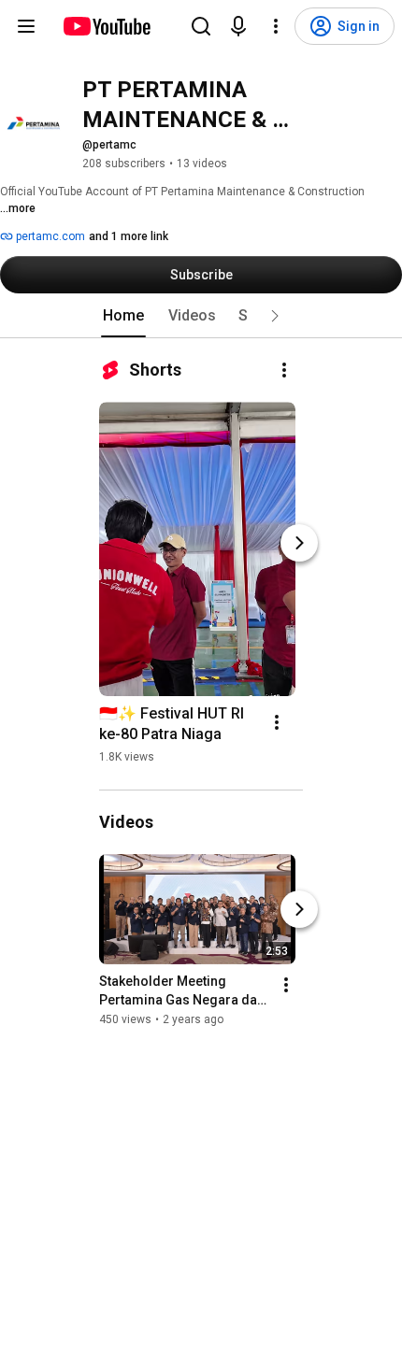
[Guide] (26, 26)
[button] (274, 315)
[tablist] (201, 315)
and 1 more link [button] (128, 236)
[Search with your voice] (238, 26)
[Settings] (276, 26)
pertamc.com (49, 236)
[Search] (201, 26)
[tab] (123, 315)
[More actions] (284, 370)
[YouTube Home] (106, 26)
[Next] (299, 543)
